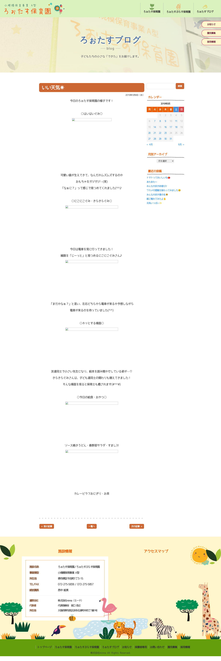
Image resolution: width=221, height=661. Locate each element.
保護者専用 (141, 647)
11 (176, 121)
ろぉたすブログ (110, 647)
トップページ (44, 647)
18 (176, 127)
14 (154, 127)
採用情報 (211, 42)
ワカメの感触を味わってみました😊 (164, 190)
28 (154, 139)
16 (165, 127)
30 (165, 139)
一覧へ (92, 526)
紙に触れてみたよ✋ (156, 199)
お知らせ (211, 24)
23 (165, 133)
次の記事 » (136, 526)
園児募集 (211, 33)
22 (160, 133)
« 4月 (150, 144)
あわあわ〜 (152, 182)
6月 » (181, 144)
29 (160, 139)
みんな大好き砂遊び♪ (157, 186)
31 (171, 139)
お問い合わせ (157, 647)
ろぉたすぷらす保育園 (87, 647)
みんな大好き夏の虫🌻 (157, 195)
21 (154, 133)
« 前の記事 (46, 526)
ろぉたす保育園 (63, 647)
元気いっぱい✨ (154, 203)
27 (149, 139)
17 (171, 127)
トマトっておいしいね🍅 (158, 177)
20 (149, 133)
